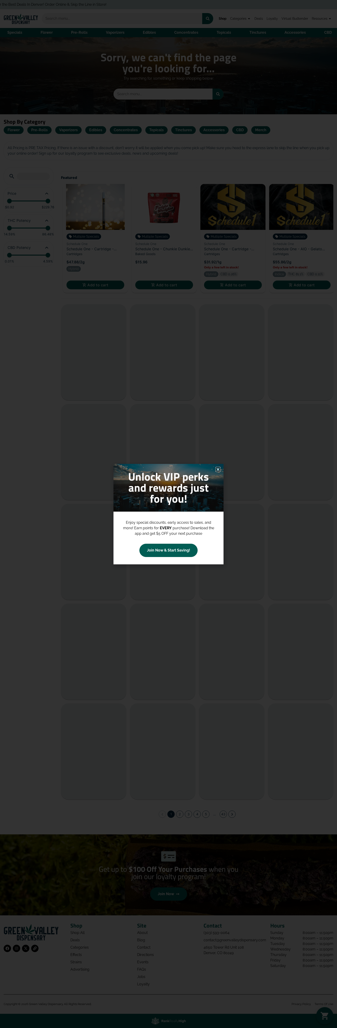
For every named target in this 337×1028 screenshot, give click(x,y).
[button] (218, 469)
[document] (168, 514)
